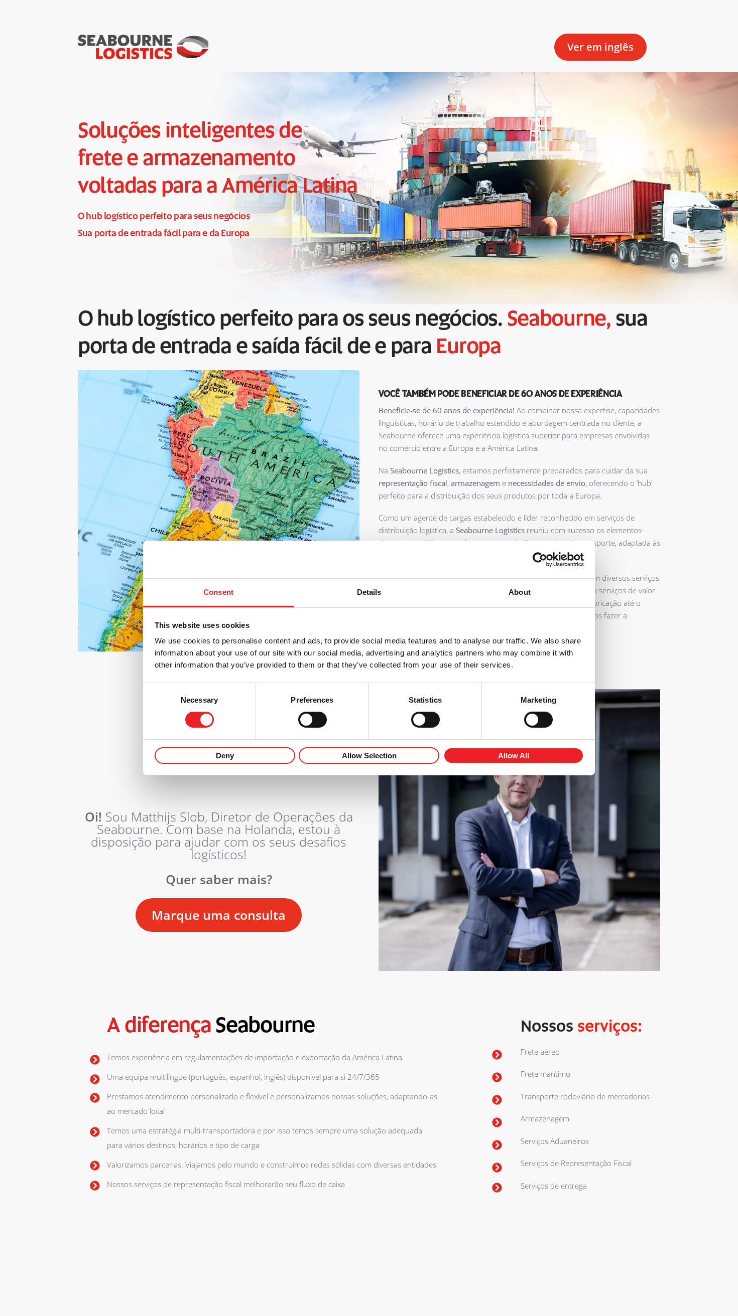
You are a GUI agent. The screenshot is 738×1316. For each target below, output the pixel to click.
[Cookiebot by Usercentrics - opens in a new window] (540, 559)
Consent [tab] (218, 592)
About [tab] (520, 592)
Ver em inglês (600, 47)
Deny (225, 755)
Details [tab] (369, 592)
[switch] (312, 720)
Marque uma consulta (219, 914)
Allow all (513, 755)
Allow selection (369, 755)
